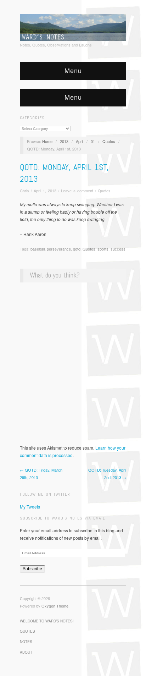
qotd (76, 249)
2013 (64, 141)
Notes (26, 641)
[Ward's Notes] (73, 26)
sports (102, 249)
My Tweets (30, 507)
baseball (37, 249)
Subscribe (32, 568)
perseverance (59, 249)
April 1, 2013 (45, 190)
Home (47, 141)
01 (93, 141)
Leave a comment (77, 190)
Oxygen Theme (54, 606)
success (118, 249)
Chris (24, 190)
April (79, 141)
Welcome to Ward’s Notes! (47, 621)
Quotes (108, 141)
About (26, 652)
